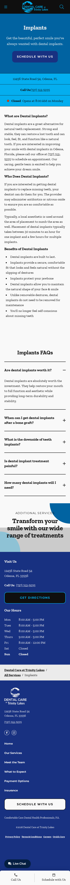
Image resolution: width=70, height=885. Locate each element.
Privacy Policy (12, 836)
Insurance (11, 790)
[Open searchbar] (62, 7)
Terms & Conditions (32, 836)
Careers (47, 836)
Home (8, 743)
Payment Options (16, 781)
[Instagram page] (14, 732)
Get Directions (35, 597)
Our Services (13, 753)
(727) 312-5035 (40, 90)
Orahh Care (59, 836)
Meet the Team (14, 762)
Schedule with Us (35, 56)
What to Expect (15, 771)
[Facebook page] (6, 732)
